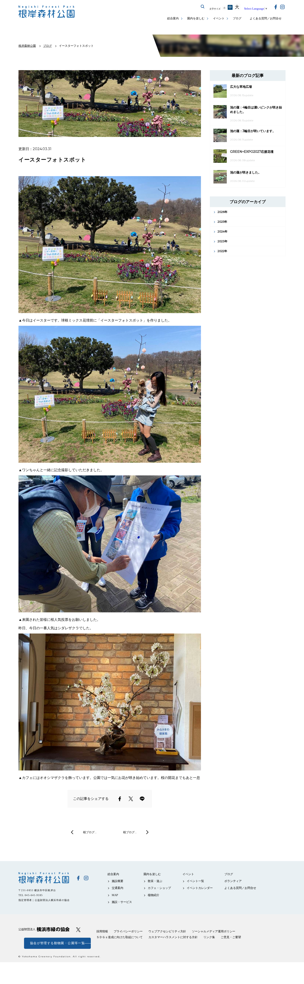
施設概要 (117, 881)
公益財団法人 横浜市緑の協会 (44, 929)
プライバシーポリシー (128, 931)
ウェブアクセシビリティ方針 (167, 931)
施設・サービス (122, 902)
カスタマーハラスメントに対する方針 (173, 937)
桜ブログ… (90, 832)
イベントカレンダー (200, 888)
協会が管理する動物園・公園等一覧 (57, 943)
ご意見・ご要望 (231, 937)
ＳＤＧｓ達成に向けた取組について (119, 937)
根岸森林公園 (44, 877)
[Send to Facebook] (119, 798)
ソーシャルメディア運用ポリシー (213, 931)
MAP (115, 895)
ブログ (237, 18)
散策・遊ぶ (155, 881)
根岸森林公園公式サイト (46, 12)
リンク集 (209, 937)
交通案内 (117, 888)
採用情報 (102, 931)
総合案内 (173, 18)
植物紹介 (153, 895)
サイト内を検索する (202, 6)
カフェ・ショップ (159, 888)
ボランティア (233, 881)
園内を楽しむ (196, 18)
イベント (219, 18)
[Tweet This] (130, 798)
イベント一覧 (195, 881)
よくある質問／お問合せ (266, 18)
